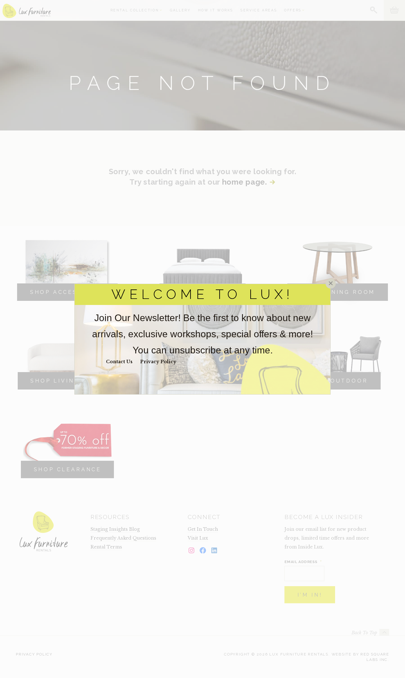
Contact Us (119, 361)
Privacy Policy (158, 361)
